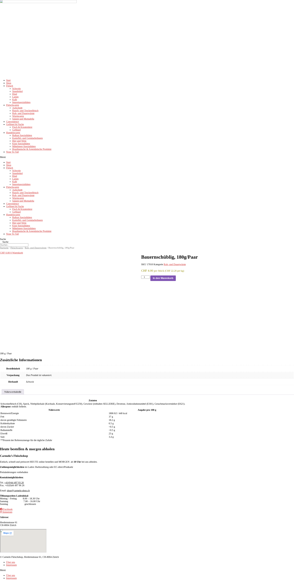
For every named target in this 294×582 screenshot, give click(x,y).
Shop (8, 83)
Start (8, 80)
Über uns (10, 562)
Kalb (14, 99)
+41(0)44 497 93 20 (14, 482)
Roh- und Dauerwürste (23, 113)
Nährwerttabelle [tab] (12, 392)
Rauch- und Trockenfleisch (25, 110)
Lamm (15, 96)
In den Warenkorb (163, 278)
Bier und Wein (19, 141)
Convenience (12, 121)
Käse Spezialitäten (21, 143)
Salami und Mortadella (23, 119)
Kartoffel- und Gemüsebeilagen (27, 138)
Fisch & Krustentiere (22, 127)
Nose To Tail (12, 152)
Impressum (11, 565)
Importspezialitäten (21, 102)
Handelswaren (13, 132)
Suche (3, 239)
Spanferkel (17, 91)
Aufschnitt (17, 108)
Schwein (16, 88)
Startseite (4, 248)
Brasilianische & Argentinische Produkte (31, 149)
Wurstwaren (18, 116)
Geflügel (16, 130)
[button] (147, 157)
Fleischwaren (12, 105)
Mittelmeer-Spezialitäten (24, 146)
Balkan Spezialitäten (22, 135)
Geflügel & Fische (15, 124)
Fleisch (9, 85)
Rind (14, 94)
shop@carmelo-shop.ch (18, 490)
